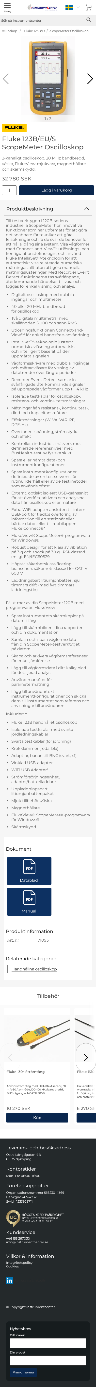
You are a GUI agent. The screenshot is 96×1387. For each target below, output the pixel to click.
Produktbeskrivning (29, 209)
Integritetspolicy (19, 1262)
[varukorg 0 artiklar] (88, 7)
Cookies (12, 1266)
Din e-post (17, 1352)
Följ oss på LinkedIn (30, 1280)
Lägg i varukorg (56, 190)
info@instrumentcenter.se (27, 1242)
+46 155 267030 (18, 1238)
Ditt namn (17, 1335)
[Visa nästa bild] (86, 1057)
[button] (90, 78)
